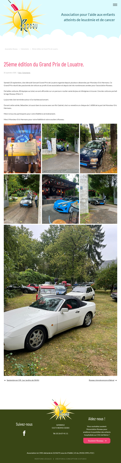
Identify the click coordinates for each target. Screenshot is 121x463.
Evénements (25, 49)
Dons (20, 72)
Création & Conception (70, 459)
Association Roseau (11, 49)
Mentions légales (43, 459)
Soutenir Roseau (95, 440)
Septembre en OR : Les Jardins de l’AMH (23, 380)
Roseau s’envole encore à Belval (101, 380)
